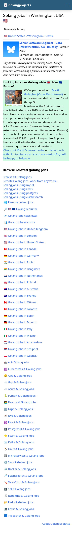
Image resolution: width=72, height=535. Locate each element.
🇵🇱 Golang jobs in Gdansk (20, 356)
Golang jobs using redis (18, 189)
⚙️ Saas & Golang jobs (18, 462)
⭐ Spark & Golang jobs (19, 436)
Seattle (49, 36)
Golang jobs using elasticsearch (23, 197)
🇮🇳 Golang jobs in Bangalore (22, 269)
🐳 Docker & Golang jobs (20, 469)
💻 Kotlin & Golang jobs (19, 509)
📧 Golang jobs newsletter (21, 216)
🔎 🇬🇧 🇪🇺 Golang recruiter (20, 209)
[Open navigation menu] (67, 5)
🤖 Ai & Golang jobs (16, 362)
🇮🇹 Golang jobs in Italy (18, 329)
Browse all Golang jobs (17, 177)
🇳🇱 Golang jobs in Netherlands (23, 276)
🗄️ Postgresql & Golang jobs (22, 429)
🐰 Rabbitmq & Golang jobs (21, 496)
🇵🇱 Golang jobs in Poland (20, 282)
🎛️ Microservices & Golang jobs (24, 456)
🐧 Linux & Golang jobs (18, 449)
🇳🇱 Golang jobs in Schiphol (21, 349)
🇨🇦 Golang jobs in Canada (20, 249)
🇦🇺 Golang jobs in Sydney (20, 296)
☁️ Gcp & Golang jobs (18, 382)
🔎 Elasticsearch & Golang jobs (23, 476)
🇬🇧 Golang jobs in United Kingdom (26, 229)
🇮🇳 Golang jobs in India (18, 262)
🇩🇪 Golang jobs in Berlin (19, 316)
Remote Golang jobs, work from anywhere (30, 181)
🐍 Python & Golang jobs (20, 396)
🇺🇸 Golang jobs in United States (24, 242)
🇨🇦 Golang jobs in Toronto (20, 309)
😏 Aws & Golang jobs (18, 376)
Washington (35, 36)
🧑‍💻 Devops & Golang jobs (20, 402)
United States (16, 36)
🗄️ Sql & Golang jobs (17, 489)
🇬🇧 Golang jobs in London (20, 236)
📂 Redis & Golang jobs (18, 502)
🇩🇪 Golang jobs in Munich (20, 322)
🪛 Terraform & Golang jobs (22, 482)
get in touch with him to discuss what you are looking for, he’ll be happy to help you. (34, 154)
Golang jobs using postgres (20, 193)
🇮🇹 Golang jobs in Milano (20, 336)
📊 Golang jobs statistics (19, 222)
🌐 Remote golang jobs (18, 202)
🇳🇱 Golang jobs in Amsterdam (23, 342)
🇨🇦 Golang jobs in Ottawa (20, 302)
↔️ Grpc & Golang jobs (18, 409)
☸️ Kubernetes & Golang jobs (22, 369)
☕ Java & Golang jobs (18, 416)
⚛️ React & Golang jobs (19, 422)
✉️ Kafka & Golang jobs (19, 442)
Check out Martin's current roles (24, 150)
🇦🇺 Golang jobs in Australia (21, 289)
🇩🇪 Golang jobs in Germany (21, 256)
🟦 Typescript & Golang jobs (22, 516)
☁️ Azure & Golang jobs (19, 389)
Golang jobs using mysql (18, 185)
